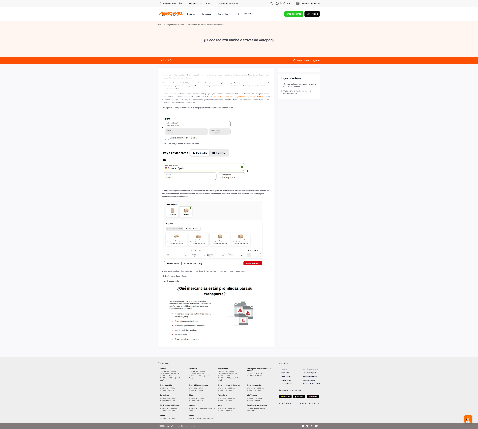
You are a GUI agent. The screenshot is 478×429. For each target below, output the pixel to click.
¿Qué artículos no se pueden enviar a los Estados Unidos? (299, 85)
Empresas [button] (206, 14)
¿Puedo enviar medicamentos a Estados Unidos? (297, 92)
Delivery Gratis (286, 380)
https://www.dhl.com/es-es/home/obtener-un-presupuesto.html (236, 97)
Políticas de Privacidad (311, 384)
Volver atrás (166, 60)
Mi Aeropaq (312, 13)
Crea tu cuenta (293, 13)
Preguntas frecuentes (310, 3)
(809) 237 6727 (287, 3)
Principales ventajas (310, 376)
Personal (284, 369)
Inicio (160, 25)
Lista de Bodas (286, 384)
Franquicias (248, 14)
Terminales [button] (223, 14)
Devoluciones (286, 376)
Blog (237, 14)
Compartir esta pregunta (307, 60)
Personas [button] (191, 14)
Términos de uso (309, 380)
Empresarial (285, 373)
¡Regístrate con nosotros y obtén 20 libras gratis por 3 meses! (230, 3)
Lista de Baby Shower (310, 369)
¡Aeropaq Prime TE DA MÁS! (185, 3)
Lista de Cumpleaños (310, 373)
